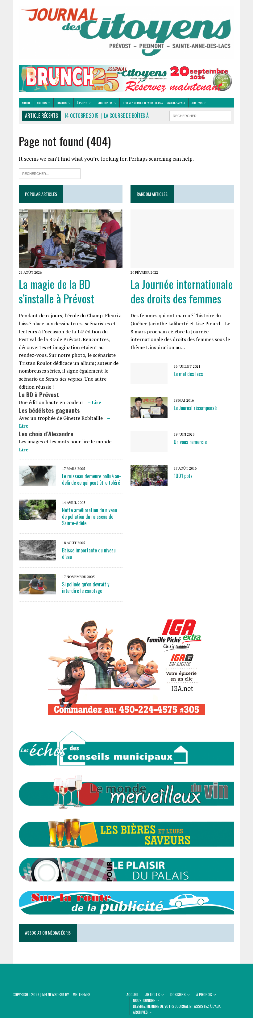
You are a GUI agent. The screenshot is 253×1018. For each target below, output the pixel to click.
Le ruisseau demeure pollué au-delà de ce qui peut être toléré (91, 479)
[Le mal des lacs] (149, 380)
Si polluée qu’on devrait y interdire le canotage (85, 587)
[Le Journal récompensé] (149, 414)
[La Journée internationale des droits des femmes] (182, 263)
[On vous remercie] (149, 448)
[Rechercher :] (50, 172)
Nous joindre (105, 103)
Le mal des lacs (188, 374)
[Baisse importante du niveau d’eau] (37, 556)
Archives (197, 103)
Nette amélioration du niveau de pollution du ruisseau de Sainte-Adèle (89, 516)
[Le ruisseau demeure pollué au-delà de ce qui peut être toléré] (37, 482)
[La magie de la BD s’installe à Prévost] (70, 263)
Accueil (26, 103)
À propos (82, 103)
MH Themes (81, 994)
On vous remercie (190, 442)
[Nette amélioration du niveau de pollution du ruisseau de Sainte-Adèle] (37, 516)
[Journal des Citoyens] (126, 32)
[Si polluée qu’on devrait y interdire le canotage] (37, 590)
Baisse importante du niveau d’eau (89, 553)
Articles (42, 103)
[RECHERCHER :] (200, 115)
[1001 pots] (149, 482)
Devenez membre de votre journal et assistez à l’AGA (154, 103)
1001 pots (183, 475)
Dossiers (62, 103)
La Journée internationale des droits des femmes (182, 291)
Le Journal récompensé (195, 408)
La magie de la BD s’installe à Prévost (56, 291)
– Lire (94, 402)
